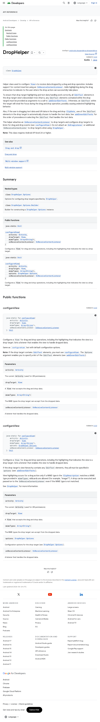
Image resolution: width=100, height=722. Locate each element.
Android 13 (7, 656)
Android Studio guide (43, 643)
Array (22, 239)
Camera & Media (41, 619)
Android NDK (40, 659)
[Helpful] (91, 20)
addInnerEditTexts (58, 101)
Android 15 (7, 648)
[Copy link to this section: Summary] (18, 179)
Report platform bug (75, 641)
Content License (71, 580)
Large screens (73, 607)
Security (6, 615)
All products (8, 695)
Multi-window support (15, 161)
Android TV (72, 623)
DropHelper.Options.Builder (25, 205)
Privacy (38, 623)
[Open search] (64, 2)
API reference (10, 12)
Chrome (6, 683)
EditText (79, 95)
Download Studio (42, 655)
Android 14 (7, 652)
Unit (19, 226)
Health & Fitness (41, 615)
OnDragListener (75, 125)
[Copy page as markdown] (40, 53)
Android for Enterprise (11, 611)
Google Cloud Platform (12, 691)
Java (95, 60)
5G (36, 627)
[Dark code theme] (95, 68)
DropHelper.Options (20, 194)
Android (6, 607)
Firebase (6, 687)
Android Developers (10, 20)
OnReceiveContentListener (50, 87)
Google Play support (75, 648)
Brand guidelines (26, 704)
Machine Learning (42, 611)
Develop (23, 20)
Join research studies (76, 652)
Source (5, 619)
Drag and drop (12, 148)
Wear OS (71, 611)
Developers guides (42, 647)
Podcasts (6, 630)
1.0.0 (95, 57)
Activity (23, 234)
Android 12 (7, 660)
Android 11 (7, 664)
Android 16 (7, 645)
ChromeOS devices (75, 615)
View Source (89, 54)
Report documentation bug (78, 645)
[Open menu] (3, 3)
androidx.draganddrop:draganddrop (83, 51)
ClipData (70, 111)
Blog (4, 627)
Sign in (94, 3)
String (29, 239)
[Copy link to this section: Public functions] (28, 297)
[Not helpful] (95, 20)
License (14, 704)
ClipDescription (71, 475)
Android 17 (7, 641)
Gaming (38, 607)
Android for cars (74, 619)
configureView (43, 125)
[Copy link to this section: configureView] (21, 308)
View (33, 84)
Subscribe (34, 710)
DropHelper (17, 70)
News (5, 623)
